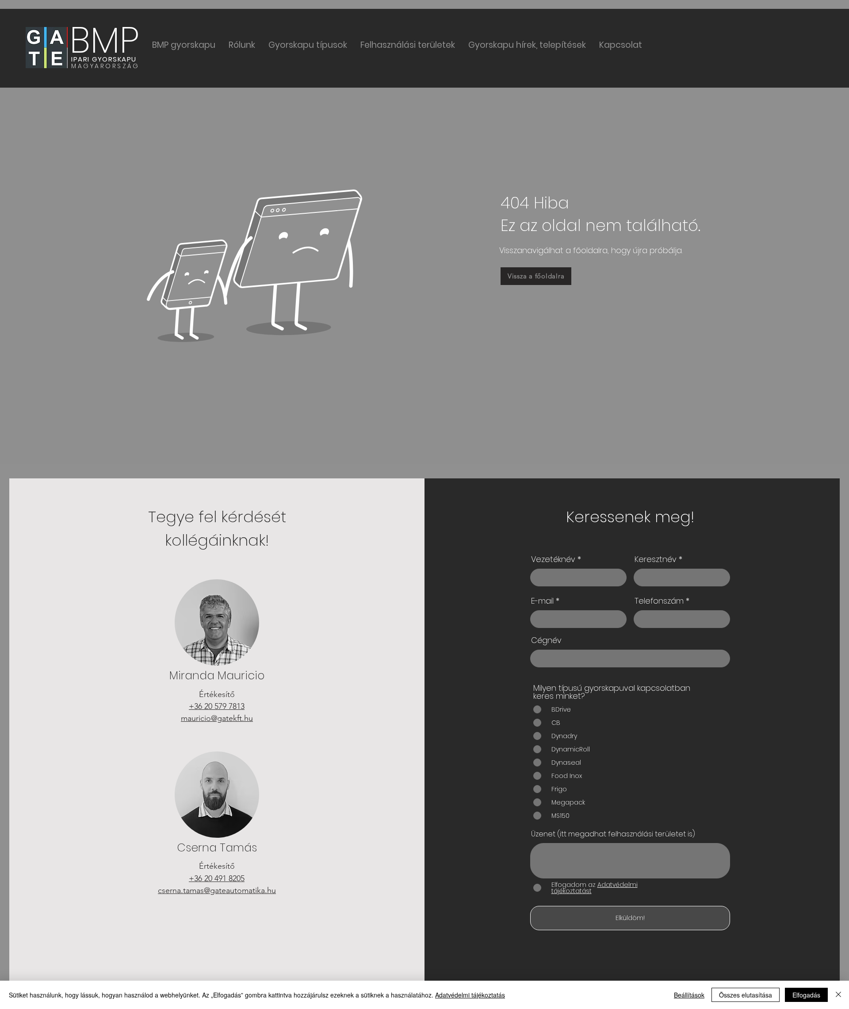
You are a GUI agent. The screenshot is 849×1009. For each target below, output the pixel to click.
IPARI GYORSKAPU (104, 59)
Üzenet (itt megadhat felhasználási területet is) (613, 834)
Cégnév (546, 640)
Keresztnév (656, 559)
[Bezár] (838, 995)
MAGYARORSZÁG (105, 66)
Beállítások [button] (689, 994)
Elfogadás (806, 994)
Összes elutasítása (745, 994)
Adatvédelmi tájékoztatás (470, 994)
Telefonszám (659, 601)
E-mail (542, 601)
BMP (104, 40)
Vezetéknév (553, 559)
